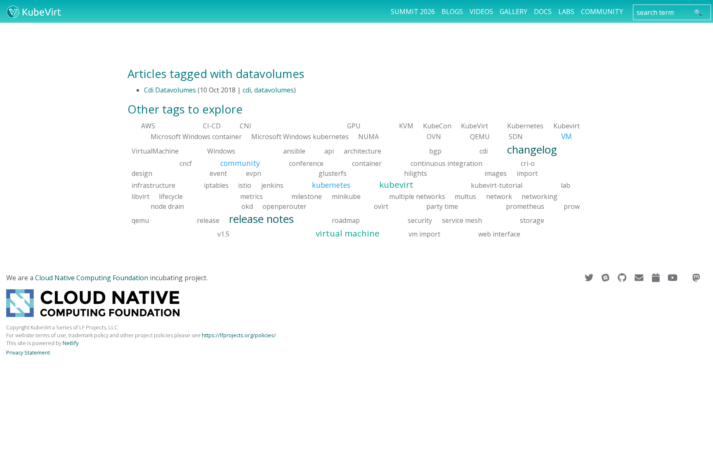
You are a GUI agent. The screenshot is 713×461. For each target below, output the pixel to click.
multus (465, 196)
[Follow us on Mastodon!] (696, 277)
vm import (424, 234)
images (495, 173)
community (240, 163)
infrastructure (153, 185)
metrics (251, 196)
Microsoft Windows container (196, 136)
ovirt (381, 205)
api (329, 150)
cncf (185, 163)
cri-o (528, 163)
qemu (140, 220)
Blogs (452, 11)
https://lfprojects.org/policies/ (239, 335)
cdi (247, 90)
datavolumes (274, 90)
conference (306, 163)
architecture (362, 150)
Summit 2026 (413, 11)
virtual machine (348, 233)
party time (442, 205)
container (367, 163)
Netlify (70, 343)
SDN (516, 136)
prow (572, 205)
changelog (532, 149)
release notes (261, 218)
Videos (481, 11)
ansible (294, 150)
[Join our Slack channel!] (606, 277)
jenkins (272, 185)
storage (532, 220)
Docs (543, 11)
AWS (148, 125)
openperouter (284, 205)
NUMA (368, 136)
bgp (435, 150)
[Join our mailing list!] (640, 277)
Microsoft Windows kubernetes (300, 136)
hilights (415, 173)
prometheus (525, 205)
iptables (216, 185)
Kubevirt (566, 125)
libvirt (140, 196)
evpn (253, 173)
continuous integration (446, 163)
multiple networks (417, 196)
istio (244, 185)
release (208, 220)
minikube (346, 196)
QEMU (480, 136)
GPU (354, 125)
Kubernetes (525, 125)
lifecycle (171, 196)
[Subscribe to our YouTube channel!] (673, 277)
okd (247, 205)
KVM (406, 125)
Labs (566, 11)
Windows (221, 150)
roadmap (346, 220)
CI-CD (212, 125)
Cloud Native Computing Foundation (91, 277)
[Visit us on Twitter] (590, 277)
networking (539, 196)
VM (566, 136)
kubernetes (331, 185)
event (218, 173)
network (499, 196)
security (420, 220)
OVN (434, 136)
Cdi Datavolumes (170, 90)
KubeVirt (474, 125)
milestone (306, 196)
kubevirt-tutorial (496, 185)
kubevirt (396, 184)
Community (602, 11)
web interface (499, 234)
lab (565, 185)
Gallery (513, 11)
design (142, 173)
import (527, 173)
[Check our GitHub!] (623, 277)
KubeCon (437, 125)
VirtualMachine (155, 150)
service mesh (462, 220)
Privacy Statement (28, 352)
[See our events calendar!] (656, 277)
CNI (245, 125)
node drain (167, 205)
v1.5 (223, 234)
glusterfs (333, 173)
